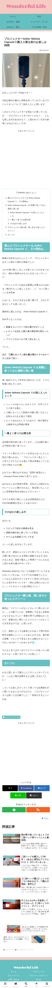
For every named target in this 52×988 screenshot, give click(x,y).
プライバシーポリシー (38, 975)
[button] (34, 795)
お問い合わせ (13, 979)
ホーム (13, 972)
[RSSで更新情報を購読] (38, 809)
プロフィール (38, 972)
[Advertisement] (26, 159)
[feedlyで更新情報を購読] (14, 809)
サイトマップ (13, 975)
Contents (20, 192)
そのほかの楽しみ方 (18, 223)
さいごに (11, 235)
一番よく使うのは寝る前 (20, 220)
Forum (38, 979)
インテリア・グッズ (12, 717)
